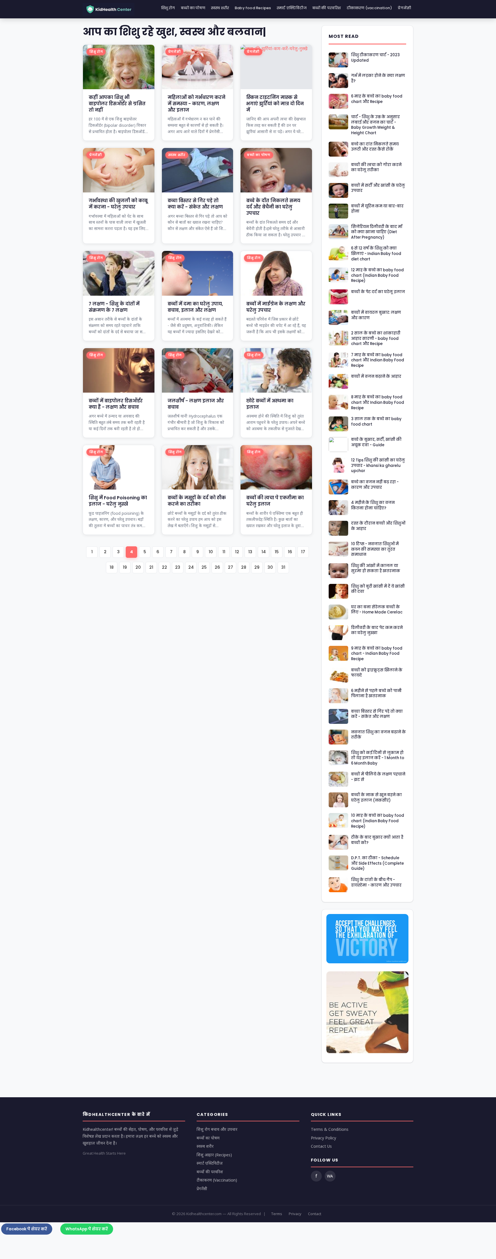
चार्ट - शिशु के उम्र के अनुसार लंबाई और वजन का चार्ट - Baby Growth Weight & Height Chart (375, 125)
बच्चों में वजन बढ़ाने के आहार (376, 376)
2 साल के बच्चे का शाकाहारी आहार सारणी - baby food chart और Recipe (375, 338)
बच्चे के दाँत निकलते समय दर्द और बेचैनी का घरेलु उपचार (273, 207)
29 (256, 567)
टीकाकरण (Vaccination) (217, 1180)
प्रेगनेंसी (404, 7)
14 (263, 552)
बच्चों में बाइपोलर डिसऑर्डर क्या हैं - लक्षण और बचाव (116, 404)
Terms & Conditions (329, 1129)
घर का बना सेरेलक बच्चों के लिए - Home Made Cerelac (376, 610)
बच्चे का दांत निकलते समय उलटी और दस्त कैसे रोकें (375, 147)
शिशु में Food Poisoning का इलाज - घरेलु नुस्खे (118, 501)
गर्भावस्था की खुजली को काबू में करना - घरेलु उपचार (118, 204)
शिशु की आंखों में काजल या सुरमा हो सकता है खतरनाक (375, 568)
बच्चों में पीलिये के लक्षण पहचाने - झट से (378, 777)
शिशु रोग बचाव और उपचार (217, 1129)
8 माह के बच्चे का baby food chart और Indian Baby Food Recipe (377, 402)
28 (243, 567)
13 (250, 552)
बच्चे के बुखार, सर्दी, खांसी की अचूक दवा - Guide (376, 442)
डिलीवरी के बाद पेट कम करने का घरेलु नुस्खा (377, 630)
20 (138, 567)
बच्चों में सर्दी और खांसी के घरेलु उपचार (378, 188)
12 (237, 552)
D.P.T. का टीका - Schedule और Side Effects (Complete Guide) (377, 863)
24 (191, 567)
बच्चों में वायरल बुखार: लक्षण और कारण (376, 315)
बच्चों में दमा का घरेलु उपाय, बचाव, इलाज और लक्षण (195, 307)
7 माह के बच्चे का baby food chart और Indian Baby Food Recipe (377, 360)
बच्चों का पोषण (193, 7)
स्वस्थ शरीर (220, 7)
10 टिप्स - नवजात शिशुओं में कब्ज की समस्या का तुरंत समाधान (375, 549)
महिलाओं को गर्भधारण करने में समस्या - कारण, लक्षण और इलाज (196, 103)
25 (204, 567)
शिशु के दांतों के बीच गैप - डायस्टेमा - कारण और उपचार (376, 882)
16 (290, 552)
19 (125, 567)
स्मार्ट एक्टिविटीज (292, 7)
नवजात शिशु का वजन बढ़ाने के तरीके (378, 735)
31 (283, 567)
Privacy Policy (323, 1138)
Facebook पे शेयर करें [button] (26, 1229)
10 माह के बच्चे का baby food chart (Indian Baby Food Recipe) (377, 821)
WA (330, 1176)
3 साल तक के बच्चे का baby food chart (376, 421)
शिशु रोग (168, 7)
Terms (276, 1213)
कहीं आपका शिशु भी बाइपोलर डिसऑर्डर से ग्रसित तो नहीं (117, 103)
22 (164, 567)
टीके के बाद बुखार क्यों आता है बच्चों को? (377, 840)
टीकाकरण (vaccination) (369, 7)
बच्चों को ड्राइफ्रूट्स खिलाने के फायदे (376, 673)
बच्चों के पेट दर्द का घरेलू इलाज (378, 292)
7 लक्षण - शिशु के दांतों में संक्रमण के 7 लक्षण (114, 307)
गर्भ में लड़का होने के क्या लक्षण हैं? (378, 78)
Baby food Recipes (253, 7)
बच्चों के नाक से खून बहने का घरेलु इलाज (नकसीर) (376, 797)
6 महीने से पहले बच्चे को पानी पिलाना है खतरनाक (376, 693)
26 (217, 567)
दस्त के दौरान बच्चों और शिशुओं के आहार (378, 526)
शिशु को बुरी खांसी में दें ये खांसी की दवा (378, 589)
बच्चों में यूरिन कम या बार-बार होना (377, 209)
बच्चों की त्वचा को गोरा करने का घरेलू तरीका (376, 167)
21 (151, 567)
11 (223, 552)
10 (211, 552)
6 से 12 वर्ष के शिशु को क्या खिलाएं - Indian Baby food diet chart (376, 254)
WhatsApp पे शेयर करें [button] (86, 1229)
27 (230, 567)
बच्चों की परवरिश (326, 7)
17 (303, 552)
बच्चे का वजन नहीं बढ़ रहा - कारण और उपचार (375, 485)
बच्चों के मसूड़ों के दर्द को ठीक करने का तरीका (197, 501)
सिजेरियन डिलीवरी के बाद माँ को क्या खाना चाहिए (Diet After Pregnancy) (376, 232)
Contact (314, 1213)
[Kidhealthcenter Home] (108, 9)
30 (270, 567)
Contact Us (321, 1146)
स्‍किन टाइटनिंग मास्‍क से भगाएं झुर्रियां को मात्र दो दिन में (275, 103)
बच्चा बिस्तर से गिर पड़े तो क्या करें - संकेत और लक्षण (195, 204)
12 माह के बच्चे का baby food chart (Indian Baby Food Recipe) (377, 275)
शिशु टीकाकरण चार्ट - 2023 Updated (375, 57)
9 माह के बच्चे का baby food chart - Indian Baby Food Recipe (376, 654)
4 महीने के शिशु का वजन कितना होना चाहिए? (373, 505)
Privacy (295, 1213)
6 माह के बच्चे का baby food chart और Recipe (376, 99)
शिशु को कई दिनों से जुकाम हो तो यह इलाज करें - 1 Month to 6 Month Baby (377, 758)
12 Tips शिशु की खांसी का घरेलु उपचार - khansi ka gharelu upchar (378, 465)
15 (277, 552)
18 (112, 567)
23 (177, 567)
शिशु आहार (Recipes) (214, 1154)
